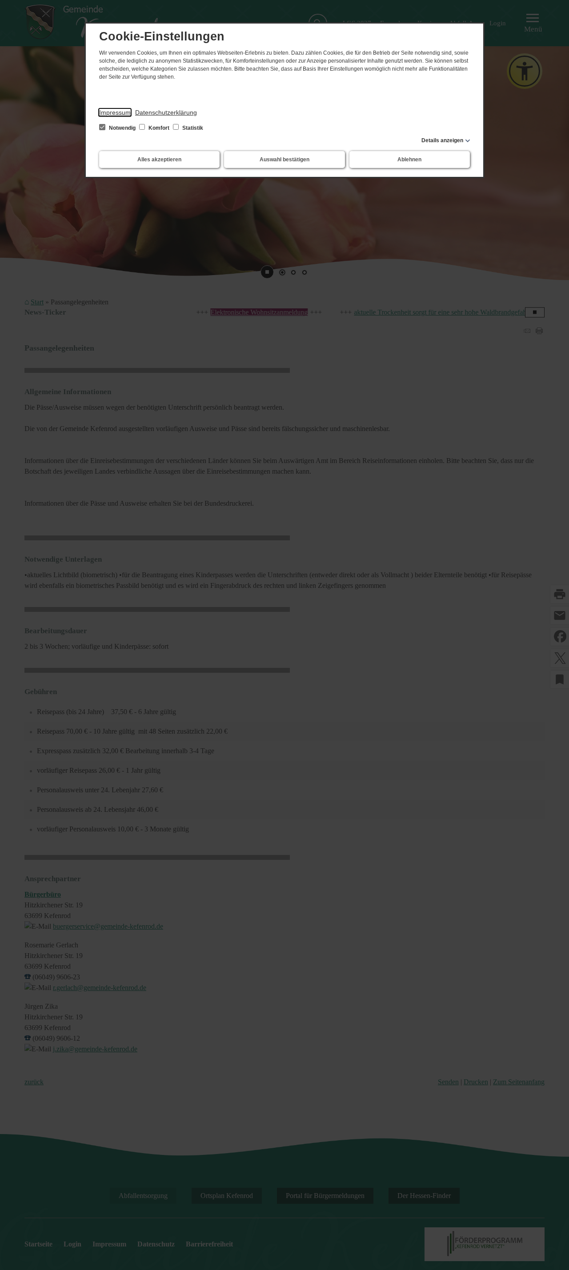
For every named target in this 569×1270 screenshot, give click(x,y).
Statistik (192, 128)
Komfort (159, 128)
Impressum (115, 112)
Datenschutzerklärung (166, 112)
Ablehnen (409, 159)
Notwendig (122, 128)
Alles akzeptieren (159, 159)
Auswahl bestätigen (284, 159)
